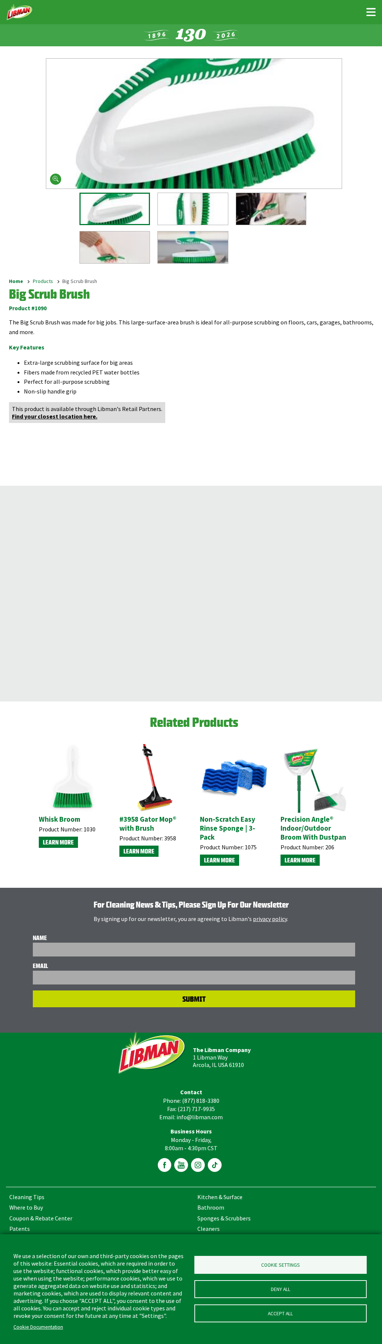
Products (43, 281)
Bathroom (210, 1207)
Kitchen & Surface (219, 1197)
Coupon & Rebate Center (40, 1218)
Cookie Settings (280, 1265)
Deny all (280, 1289)
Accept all (280, 1313)
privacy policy (270, 919)
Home (16, 281)
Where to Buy (26, 1207)
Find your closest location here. (54, 416)
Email (40, 965)
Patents (19, 1228)
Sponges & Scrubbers (224, 1218)
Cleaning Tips (26, 1197)
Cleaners (208, 1228)
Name (40, 937)
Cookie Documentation (38, 1327)
